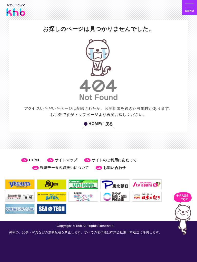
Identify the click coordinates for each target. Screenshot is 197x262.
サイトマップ (66, 160)
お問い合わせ (114, 168)
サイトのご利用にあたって (114, 160)
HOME (35, 160)
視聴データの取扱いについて (64, 168)
